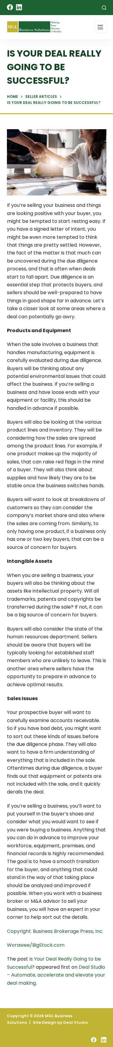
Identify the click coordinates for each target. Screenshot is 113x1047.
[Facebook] (10, 7)
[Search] (104, 7)
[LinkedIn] (19, 7)
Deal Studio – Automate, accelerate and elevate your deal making (56, 975)
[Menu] (100, 27)
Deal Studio (75, 1022)
